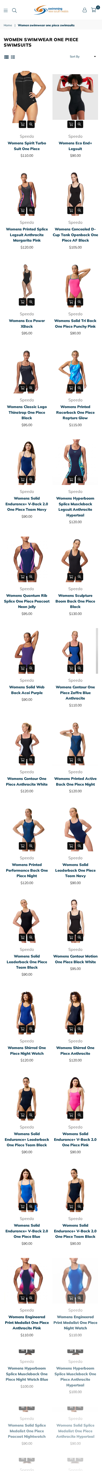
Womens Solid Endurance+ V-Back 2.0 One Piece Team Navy (26, 504)
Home (8, 25)
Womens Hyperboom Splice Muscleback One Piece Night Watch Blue (27, 1414)
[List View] (13, 56)
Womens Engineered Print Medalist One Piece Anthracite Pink (27, 1322)
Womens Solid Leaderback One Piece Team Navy (75, 870)
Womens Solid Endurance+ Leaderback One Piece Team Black (27, 1139)
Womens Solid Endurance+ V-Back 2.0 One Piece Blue (26, 1231)
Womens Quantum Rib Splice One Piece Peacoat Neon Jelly (27, 601)
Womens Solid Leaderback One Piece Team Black (27, 962)
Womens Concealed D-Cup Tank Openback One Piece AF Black (75, 235)
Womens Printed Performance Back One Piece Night (27, 870)
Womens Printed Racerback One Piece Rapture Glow (75, 412)
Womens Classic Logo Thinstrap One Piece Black (27, 412)
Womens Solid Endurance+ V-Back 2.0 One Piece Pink (75, 1139)
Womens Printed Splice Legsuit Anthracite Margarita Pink (27, 235)
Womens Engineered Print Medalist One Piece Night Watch (75, 1322)
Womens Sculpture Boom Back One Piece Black (75, 601)
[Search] (14, 10)
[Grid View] (6, 56)
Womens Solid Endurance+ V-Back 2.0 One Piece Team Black (75, 1231)
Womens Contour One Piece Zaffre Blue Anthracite (75, 693)
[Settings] (84, 10)
